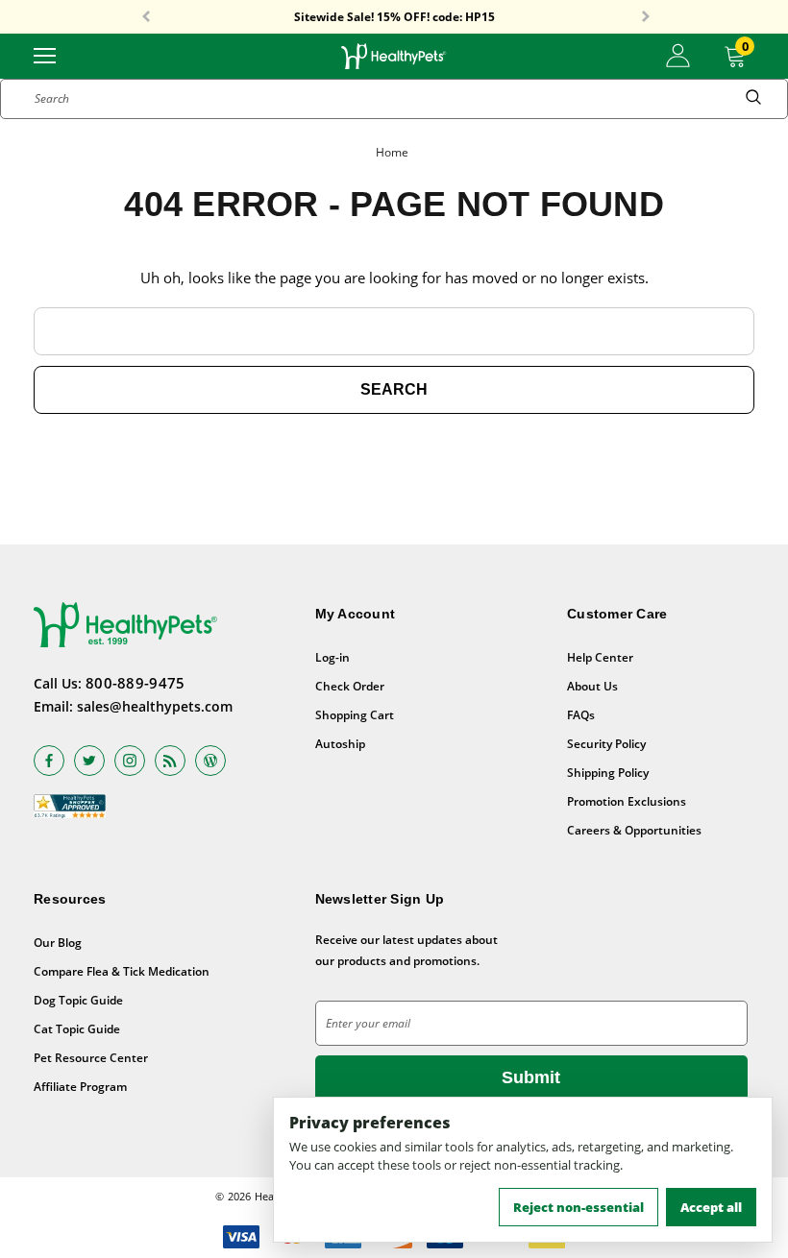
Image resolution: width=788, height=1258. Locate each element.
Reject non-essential (578, 1207)
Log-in (332, 657)
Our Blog (58, 942)
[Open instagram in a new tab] (129, 760)
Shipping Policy (608, 772)
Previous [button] (146, 17)
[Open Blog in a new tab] (210, 760)
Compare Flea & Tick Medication (121, 971)
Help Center (600, 657)
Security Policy (606, 744)
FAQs (581, 715)
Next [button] (645, 17)
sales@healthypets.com (155, 706)
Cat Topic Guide (77, 1029)
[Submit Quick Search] (753, 99)
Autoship (340, 744)
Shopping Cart (354, 715)
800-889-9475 (135, 682)
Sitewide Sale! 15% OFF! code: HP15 (394, 17)
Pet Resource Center (91, 1058)
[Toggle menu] (45, 54)
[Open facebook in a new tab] (49, 760)
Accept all (711, 1207)
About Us (592, 686)
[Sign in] (678, 55)
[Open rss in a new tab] (170, 760)
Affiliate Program (80, 1086)
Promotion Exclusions (626, 801)
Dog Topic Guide (78, 1000)
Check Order (349, 686)
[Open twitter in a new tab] (89, 760)
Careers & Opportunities (634, 830)
